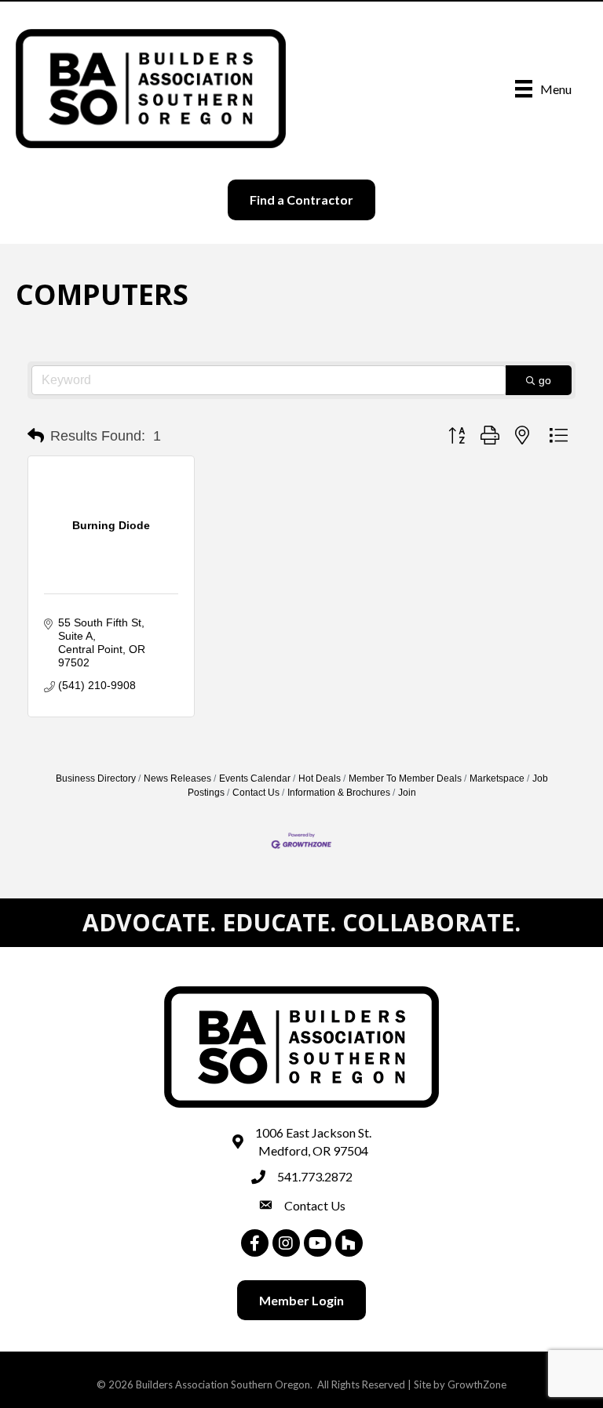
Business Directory (96, 778)
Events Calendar (255, 778)
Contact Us (256, 792)
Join (407, 792)
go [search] (545, 380)
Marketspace (497, 778)
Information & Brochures (338, 792)
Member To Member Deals (405, 778)
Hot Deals (319, 778)
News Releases (177, 778)
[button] (35, 435)
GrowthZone (477, 1384)
